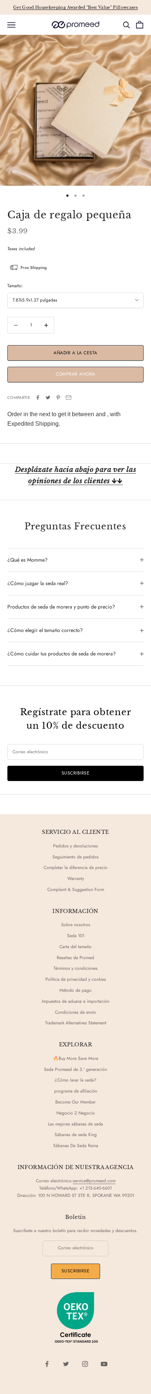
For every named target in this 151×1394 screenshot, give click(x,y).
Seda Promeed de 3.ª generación (75, 1069)
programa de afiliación (75, 1091)
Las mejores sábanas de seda (75, 1124)
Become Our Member (75, 1102)
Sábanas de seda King (76, 1134)
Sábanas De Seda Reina (75, 1145)
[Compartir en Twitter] (48, 397)
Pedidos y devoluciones (75, 846)
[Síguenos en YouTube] (104, 1364)
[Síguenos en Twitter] (66, 1364)
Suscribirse (75, 773)
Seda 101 (75, 935)
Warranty (75, 878)
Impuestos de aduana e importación (75, 1001)
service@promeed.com (94, 1180)
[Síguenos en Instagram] (85, 1364)
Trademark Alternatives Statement (75, 1023)
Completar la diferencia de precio (75, 867)
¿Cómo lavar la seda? (75, 1080)
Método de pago (75, 990)
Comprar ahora (75, 374)
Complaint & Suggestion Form (75, 889)
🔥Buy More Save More (75, 1058)
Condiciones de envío (75, 1012)
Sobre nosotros (75, 924)
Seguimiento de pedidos (75, 857)
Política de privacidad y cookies (75, 979)
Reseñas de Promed (75, 957)
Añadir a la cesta (75, 353)
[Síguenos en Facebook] (47, 1364)
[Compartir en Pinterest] (58, 397)
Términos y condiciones (75, 968)
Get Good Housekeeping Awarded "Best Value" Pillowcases (75, 7)
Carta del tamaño (75, 946)
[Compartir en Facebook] (38, 397)
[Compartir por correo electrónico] (68, 397)
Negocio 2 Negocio (75, 1113)
